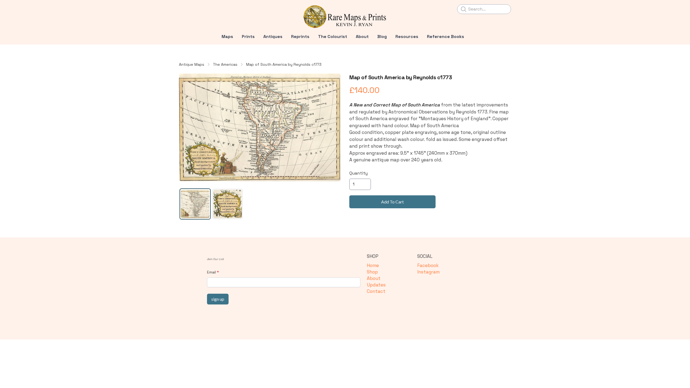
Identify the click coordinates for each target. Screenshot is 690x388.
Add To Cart (392, 201)
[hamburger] (183, 8)
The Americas (225, 64)
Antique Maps (191, 64)
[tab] (195, 204)
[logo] (345, 16)
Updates (376, 285)
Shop (372, 272)
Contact (376, 291)
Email (211, 272)
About (374, 278)
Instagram (428, 272)
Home (373, 265)
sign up (217, 299)
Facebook (428, 265)
